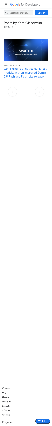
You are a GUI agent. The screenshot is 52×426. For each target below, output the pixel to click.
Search (41, 12)
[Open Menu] (6, 4)
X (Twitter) (7, 410)
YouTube (6, 415)
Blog (4, 392)
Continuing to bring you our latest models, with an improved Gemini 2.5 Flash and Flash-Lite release (25, 72)
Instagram (7, 401)
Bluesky (5, 397)
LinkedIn (6, 406)
